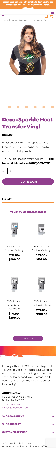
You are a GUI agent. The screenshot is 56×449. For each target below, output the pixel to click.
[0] (50, 16)
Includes (7, 199)
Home (5, 19)
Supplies (13, 19)
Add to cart (28, 181)
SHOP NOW (28, 7)
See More (28, 338)
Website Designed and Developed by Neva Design (22, 446)
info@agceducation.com (15, 407)
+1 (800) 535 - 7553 (12, 403)
